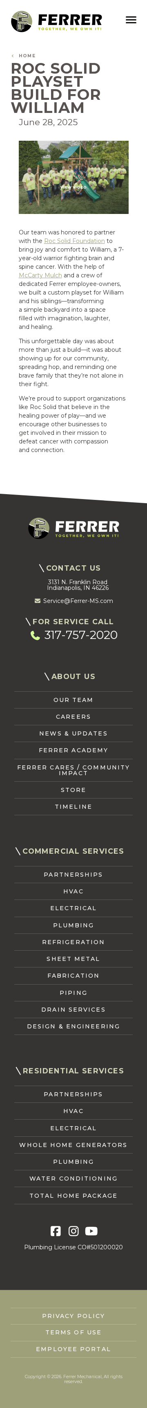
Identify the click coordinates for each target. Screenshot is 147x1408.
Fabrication (73, 975)
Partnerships (73, 874)
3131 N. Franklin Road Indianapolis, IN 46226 (78, 585)
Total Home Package (73, 1195)
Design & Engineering (73, 1026)
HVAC (73, 891)
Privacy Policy (73, 1316)
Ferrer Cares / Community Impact (73, 770)
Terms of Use (73, 1332)
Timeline (73, 806)
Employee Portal (73, 1349)
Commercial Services (73, 851)
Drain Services (73, 1009)
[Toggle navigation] (131, 20)
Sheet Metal (73, 959)
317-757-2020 (80, 635)
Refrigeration (73, 942)
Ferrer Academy (73, 750)
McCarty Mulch (40, 275)
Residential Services (73, 1070)
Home (25, 56)
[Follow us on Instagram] (74, 1231)
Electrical (73, 908)
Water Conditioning (73, 1178)
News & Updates (73, 733)
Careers (73, 716)
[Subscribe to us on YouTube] (91, 1231)
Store (74, 790)
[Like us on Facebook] (56, 1231)
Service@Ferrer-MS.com (77, 601)
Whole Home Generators (73, 1145)
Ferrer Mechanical (56, 21)
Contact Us (73, 568)
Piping (73, 992)
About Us (73, 676)
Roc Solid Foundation (74, 241)
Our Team (73, 700)
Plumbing (73, 925)
